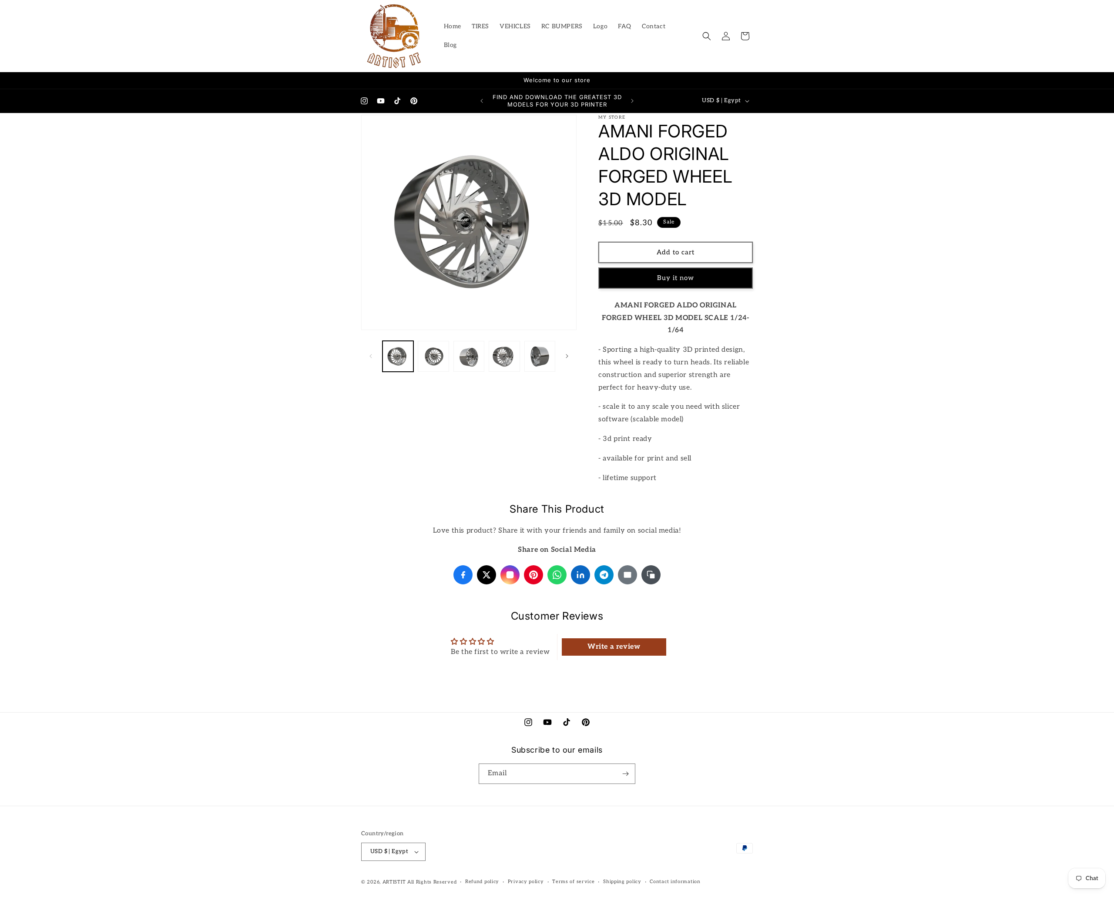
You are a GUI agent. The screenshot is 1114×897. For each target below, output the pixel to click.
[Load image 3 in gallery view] (468, 356)
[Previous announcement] (481, 101)
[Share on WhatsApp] (557, 574)
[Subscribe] (625, 774)
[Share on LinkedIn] (580, 574)
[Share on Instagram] (510, 574)
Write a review (613, 647)
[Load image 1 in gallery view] (398, 356)
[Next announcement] (632, 101)
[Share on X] (486, 574)
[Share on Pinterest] (533, 574)
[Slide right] (567, 356)
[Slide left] (370, 356)
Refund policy (482, 881)
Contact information (675, 881)
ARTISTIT (394, 882)
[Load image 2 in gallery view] (433, 356)
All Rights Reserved (431, 882)
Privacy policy (526, 881)
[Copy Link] (651, 574)
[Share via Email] (627, 574)
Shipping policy (622, 881)
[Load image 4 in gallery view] (504, 356)
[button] (706, 36)
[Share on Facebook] (463, 574)
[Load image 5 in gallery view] (539, 356)
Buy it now (675, 278)
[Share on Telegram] (604, 574)
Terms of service (573, 881)
